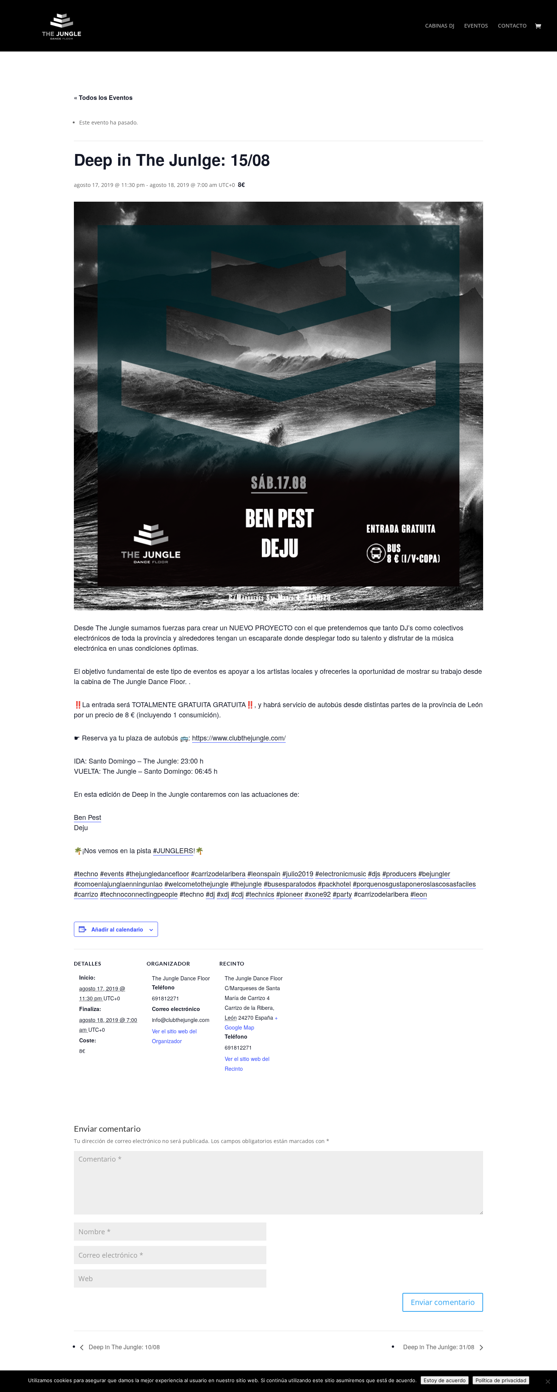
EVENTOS (476, 26)
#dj (210, 894)
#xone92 (318, 894)
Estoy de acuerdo (445, 1380)
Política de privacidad (501, 1380)
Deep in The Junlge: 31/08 (439, 1346)
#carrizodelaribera (218, 873)
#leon (418, 894)
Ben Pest (87, 817)
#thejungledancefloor (157, 873)
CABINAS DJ (439, 26)
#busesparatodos (290, 883)
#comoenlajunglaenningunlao (118, 883)
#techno (86, 873)
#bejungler (434, 873)
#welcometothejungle (196, 883)
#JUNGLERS (173, 850)
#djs (374, 873)
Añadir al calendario (117, 929)
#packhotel (334, 883)
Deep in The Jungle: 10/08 (123, 1346)
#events (112, 873)
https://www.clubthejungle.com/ (239, 737)
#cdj (237, 894)
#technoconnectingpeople (139, 894)
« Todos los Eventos (103, 97)
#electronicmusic (340, 873)
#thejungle (246, 883)
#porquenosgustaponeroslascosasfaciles (414, 883)
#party (342, 894)
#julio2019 (297, 873)
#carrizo (86, 894)
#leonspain (263, 873)
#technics (260, 894)
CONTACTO (512, 26)
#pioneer (289, 894)
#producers (399, 873)
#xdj (223, 894)
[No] (547, 1381)
